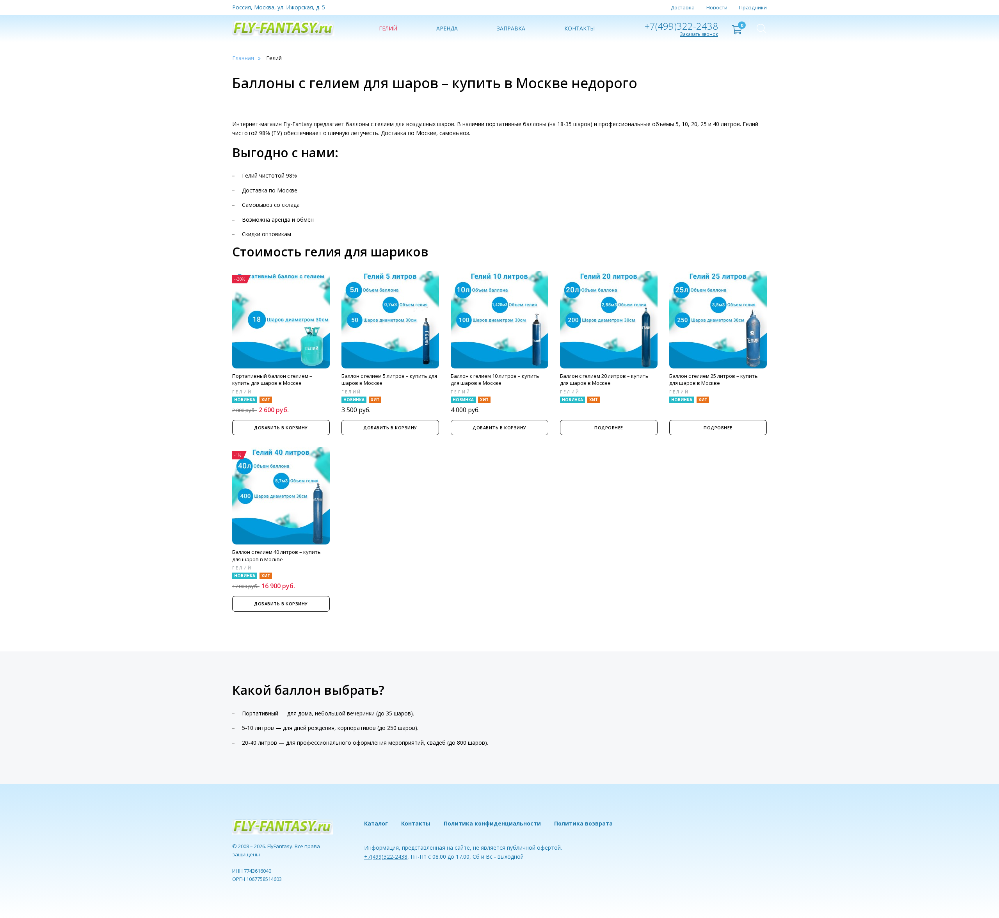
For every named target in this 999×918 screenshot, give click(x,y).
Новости (716, 7)
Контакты (579, 28)
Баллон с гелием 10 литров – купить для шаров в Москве (495, 379)
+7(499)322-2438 (681, 26)
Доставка (683, 7)
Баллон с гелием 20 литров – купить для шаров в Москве (604, 379)
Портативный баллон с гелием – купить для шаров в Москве (272, 379)
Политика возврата (583, 823)
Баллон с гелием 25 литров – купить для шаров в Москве (713, 379)
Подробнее (608, 428)
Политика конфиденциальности (492, 823)
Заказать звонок (699, 34)
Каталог (376, 823)
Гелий (388, 28)
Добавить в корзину (281, 428)
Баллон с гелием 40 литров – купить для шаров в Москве (276, 555)
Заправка (511, 28)
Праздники (753, 7)
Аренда (447, 28)
